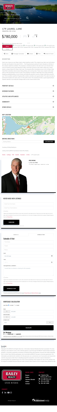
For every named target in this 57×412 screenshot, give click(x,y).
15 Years (17, 305)
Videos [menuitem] (27, 381)
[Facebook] (2, 392)
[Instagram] (11, 392)
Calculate (28, 327)
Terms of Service (35, 293)
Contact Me (43, 164)
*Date (4, 253)
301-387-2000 (44, 383)
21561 (28, 154)
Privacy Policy (9, 217)
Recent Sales (37, 164)
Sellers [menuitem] (27, 377)
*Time (4, 259)
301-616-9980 (34, 162)
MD (13, 154)
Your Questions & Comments (9, 265)
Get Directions (49, 141)
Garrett (17, 154)
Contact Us (15, 234)
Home (3, 154)
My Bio (47, 164)
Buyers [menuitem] (27, 375)
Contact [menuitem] (27, 383)
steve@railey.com (45, 379)
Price (4, 309)
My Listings (31, 164)
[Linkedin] (5, 392)
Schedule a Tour (41, 234)
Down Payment (6, 314)
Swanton (22, 154)
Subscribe (11, 222)
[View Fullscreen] (4, 124)
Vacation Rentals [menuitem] (30, 379)
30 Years (11, 305)
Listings (9, 154)
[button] (27, 18)
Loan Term (5, 305)
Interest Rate (6, 320)
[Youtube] (8, 392)
